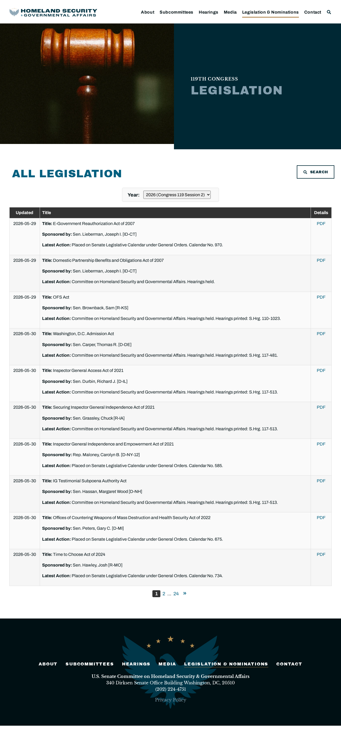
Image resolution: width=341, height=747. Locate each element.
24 (176, 593)
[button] (329, 12)
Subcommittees (176, 12)
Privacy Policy (170, 699)
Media (230, 12)
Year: (134, 195)
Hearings (208, 12)
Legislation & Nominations (270, 12)
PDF (321, 223)
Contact (312, 12)
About (147, 12)
